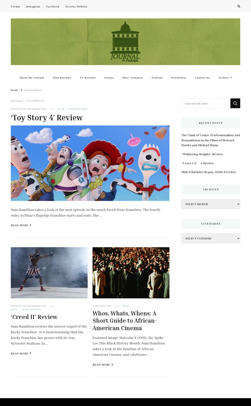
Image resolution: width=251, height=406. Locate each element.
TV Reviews (88, 77)
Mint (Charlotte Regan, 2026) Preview (208, 172)
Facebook (53, 6)
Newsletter (178, 77)
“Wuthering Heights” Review (202, 154)
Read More (19, 225)
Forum (15, 6)
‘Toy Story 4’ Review (47, 117)
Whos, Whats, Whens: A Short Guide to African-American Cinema (125, 321)
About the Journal (31, 77)
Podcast (157, 77)
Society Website (76, 6)
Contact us (202, 77)
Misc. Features (133, 77)
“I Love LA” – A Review (197, 163)
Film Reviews (62, 77)
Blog (60, 108)
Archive (223, 77)
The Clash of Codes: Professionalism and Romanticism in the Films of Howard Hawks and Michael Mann (210, 140)
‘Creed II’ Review (34, 316)
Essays (109, 77)
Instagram (33, 6)
